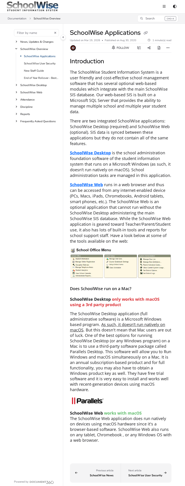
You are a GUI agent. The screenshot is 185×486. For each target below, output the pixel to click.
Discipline (26, 107)
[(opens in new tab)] (120, 401)
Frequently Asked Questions (38, 121)
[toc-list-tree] (139, 48)
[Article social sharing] (149, 48)
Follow (122, 48)
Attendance (27, 99)
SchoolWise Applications (40, 56)
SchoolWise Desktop (33, 85)
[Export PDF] (159, 48)
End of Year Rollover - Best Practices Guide (41, 78)
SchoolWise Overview (34, 49)
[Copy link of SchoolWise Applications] (145, 33)
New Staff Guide (34, 71)
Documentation (17, 18)
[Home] (32, 6)
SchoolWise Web (31, 92)
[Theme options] (174, 6)
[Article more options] (167, 48)
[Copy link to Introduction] (111, 61)
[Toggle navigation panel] (63, 37)
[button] (157, 18)
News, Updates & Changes (36, 42)
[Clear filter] (55, 32)
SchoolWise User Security (40, 63)
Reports (25, 114)
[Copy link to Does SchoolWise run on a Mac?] (138, 289)
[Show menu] (164, 6)
